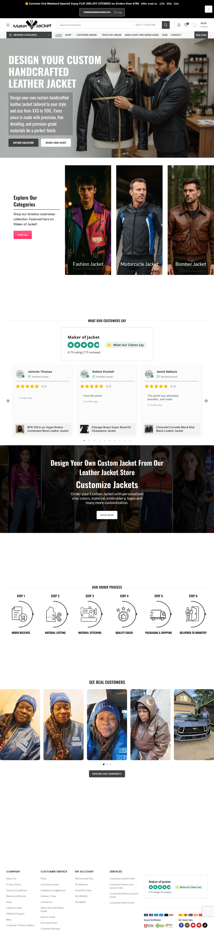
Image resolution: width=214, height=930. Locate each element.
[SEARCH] (166, 25)
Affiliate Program (15, 913)
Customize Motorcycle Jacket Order (121, 886)
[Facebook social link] (181, 925)
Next (206, 401)
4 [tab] (99, 442)
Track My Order (83, 890)
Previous (8, 401)
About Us (11, 878)
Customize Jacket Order (122, 878)
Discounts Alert (49, 922)
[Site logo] (32, 24)
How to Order (48, 916)
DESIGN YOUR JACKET (56, 142)
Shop (9, 901)
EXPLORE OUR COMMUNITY (107, 773)
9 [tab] (125, 442)
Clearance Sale (14, 907)
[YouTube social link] (193, 925)
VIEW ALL (22, 234)
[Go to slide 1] (104, 764)
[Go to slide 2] (107, 764)
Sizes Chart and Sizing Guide (52, 909)
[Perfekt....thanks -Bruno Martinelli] (107, 724)
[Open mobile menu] (8, 25)
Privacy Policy (13, 884)
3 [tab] (94, 442)
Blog (8, 919)
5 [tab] (104, 442)
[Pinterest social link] (199, 925)
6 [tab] (109, 442)
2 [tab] (89, 442)
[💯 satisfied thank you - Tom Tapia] (63, 724)
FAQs (43, 878)
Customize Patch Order (122, 902)
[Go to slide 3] (110, 764)
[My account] (179, 25)
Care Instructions (50, 884)
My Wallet (80, 901)
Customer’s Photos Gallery (20, 925)
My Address (81, 884)
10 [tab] (130, 442)
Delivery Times (48, 896)
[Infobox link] (88, 220)
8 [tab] (119, 442)
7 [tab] (114, 442)
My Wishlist (81, 896)
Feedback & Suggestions (53, 890)
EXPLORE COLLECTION (23, 142)
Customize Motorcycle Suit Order (124, 895)
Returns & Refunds (16, 896)
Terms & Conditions (16, 890)
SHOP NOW (107, 515)
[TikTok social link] (204, 925)
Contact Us (46, 901)
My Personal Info (84, 878)
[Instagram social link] (187, 925)
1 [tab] (84, 442)
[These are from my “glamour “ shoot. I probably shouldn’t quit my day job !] (20, 724)
